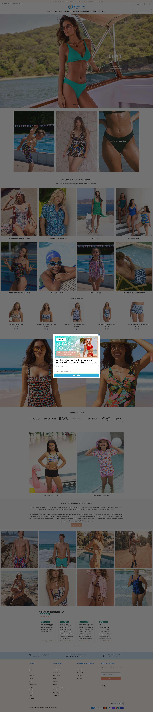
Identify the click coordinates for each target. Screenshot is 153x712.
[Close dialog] (99, 335)
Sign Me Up (76, 375)
